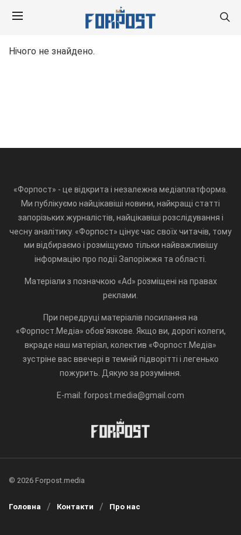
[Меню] (17, 17)
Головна (25, 506)
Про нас (124, 506)
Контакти (75, 506)
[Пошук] (224, 17)
